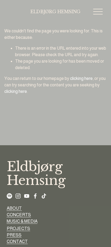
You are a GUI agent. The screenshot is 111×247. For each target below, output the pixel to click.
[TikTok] (44, 196)
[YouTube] (26, 196)
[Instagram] (18, 196)
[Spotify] (9, 196)
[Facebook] (35, 196)
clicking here (81, 78)
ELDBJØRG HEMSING (55, 11)
